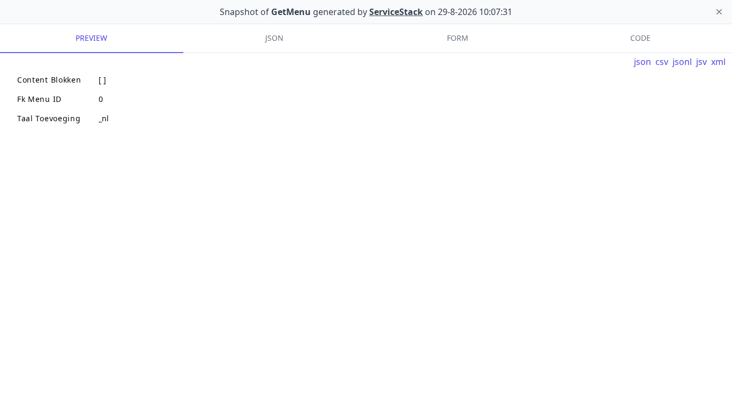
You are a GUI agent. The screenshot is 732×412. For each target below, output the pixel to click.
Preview (91, 38)
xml (718, 62)
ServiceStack (396, 12)
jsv (701, 62)
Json (274, 38)
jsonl (682, 62)
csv (661, 62)
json (642, 62)
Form (457, 38)
